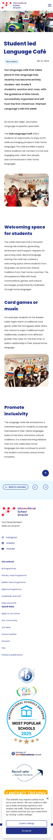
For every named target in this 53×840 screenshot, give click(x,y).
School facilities (9, 634)
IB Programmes (9, 568)
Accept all (26, 831)
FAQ (3, 648)
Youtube (10, 548)
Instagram (11, 537)
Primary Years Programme (14, 575)
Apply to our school (11, 613)
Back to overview (17, 487)
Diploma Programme (11, 589)
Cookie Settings (26, 823)
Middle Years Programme (14, 582)
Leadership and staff (11, 596)
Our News (6, 627)
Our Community (9, 620)
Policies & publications (12, 654)
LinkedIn (10, 543)
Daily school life (9, 603)
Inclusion (6, 641)
